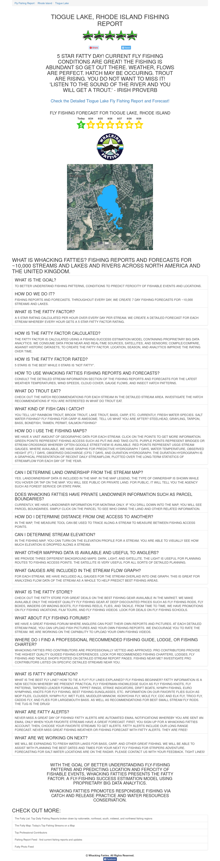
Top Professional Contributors (31, 832)
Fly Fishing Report (25, 3)
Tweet (127, 47)
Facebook (111, 859)
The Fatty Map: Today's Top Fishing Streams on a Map (45, 825)
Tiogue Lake (62, 3)
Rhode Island (45, 3)
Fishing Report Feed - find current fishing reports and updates (48, 839)
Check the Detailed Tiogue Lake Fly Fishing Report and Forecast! (110, 101)
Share (95, 47)
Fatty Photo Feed (24, 846)
